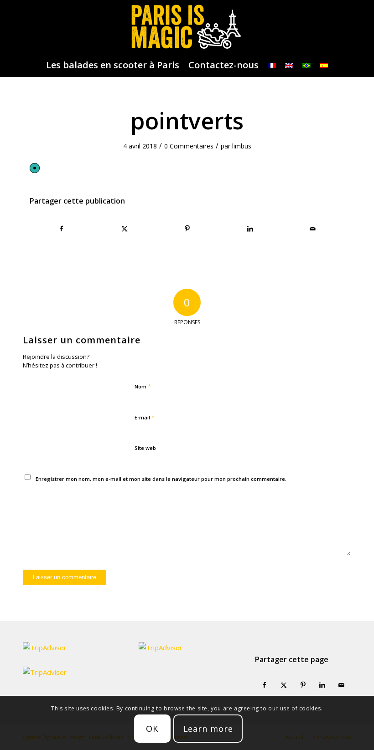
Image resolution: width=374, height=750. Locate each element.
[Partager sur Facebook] (61, 228)
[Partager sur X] (125, 228)
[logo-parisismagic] (186, 26)
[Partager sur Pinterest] (187, 228)
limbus (241, 146)
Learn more (208, 728)
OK (152, 728)
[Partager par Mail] (312, 228)
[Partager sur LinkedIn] (250, 228)
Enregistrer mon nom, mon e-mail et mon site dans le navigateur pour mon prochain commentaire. (161, 478)
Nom (143, 386)
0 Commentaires (188, 146)
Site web (145, 447)
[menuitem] (113, 65)
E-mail (145, 417)
